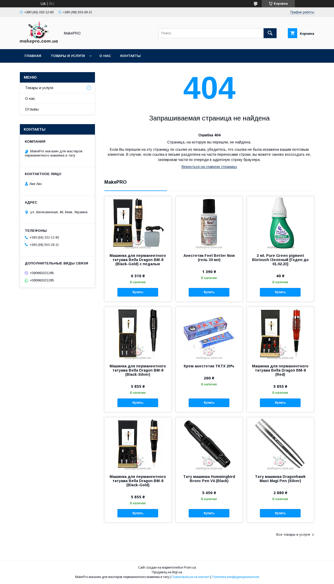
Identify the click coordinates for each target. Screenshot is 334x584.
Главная (33, 56)
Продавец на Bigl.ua (167, 572)
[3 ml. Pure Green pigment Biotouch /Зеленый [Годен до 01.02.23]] (280, 222)
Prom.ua (190, 567)
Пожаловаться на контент (190, 577)
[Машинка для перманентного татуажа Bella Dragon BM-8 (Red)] (280, 333)
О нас (105, 56)
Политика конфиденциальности (235, 577)
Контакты (130, 56)
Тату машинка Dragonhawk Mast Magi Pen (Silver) (280, 479)
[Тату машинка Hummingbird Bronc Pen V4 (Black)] (209, 444)
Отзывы (32, 109)
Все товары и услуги (293, 534)
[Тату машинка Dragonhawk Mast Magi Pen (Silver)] (280, 444)
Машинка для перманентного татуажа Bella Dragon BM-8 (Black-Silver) (138, 370)
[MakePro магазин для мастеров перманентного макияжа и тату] (39, 42)
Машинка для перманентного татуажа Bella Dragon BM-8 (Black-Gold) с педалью (138, 259)
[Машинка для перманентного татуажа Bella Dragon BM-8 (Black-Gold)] (138, 444)
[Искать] (270, 33)
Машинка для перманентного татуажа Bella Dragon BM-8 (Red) (280, 370)
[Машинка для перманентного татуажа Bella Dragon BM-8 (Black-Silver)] (138, 333)
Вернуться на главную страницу (209, 167)
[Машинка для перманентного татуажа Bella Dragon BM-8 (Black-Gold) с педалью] (138, 222)
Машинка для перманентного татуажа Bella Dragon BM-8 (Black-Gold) (138, 481)
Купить (138, 292)
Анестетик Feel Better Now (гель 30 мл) (209, 257)
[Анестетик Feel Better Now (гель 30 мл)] (209, 222)
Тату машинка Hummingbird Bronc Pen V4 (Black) (209, 479)
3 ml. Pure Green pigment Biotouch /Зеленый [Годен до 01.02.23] (280, 259)
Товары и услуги (68, 56)
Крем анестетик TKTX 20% (209, 366)
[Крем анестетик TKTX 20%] (209, 333)
